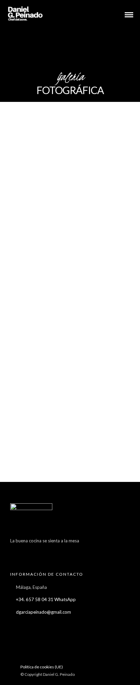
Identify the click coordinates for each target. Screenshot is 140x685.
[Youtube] (43, 551)
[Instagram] (70, 551)
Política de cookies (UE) (41, 666)
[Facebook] (17, 551)
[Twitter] (30, 551)
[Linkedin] (56, 551)
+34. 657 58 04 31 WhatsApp (46, 599)
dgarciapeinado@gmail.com (43, 612)
